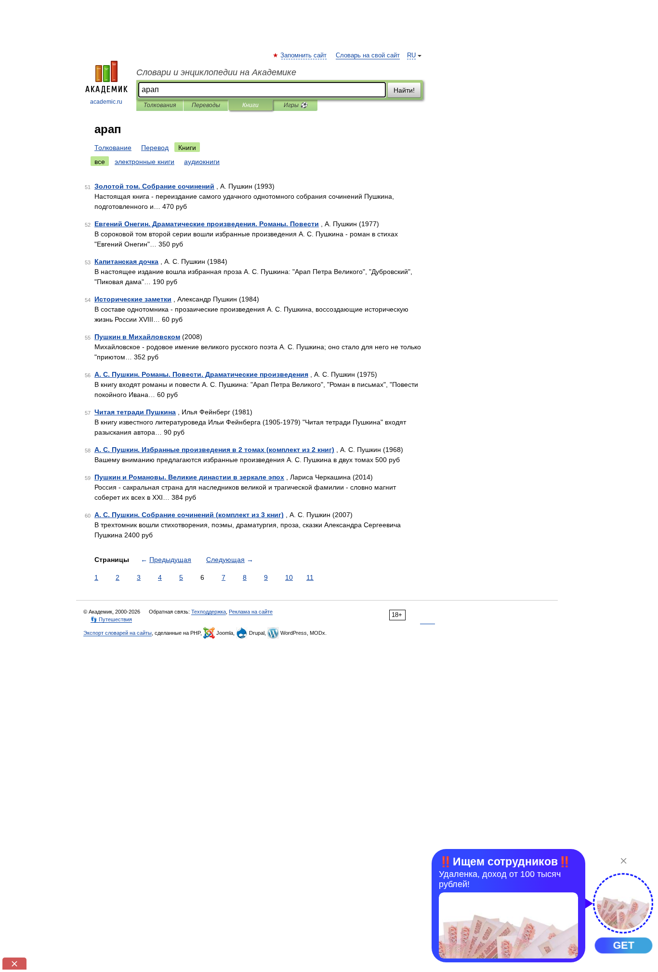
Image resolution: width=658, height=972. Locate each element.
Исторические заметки (132, 299)
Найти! (404, 90)
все (99, 161)
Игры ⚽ (295, 105)
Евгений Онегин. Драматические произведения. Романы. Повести (206, 224)
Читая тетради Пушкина (135, 412)
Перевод (155, 147)
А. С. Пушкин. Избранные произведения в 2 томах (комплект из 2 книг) (214, 449)
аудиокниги (202, 161)
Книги (250, 105)
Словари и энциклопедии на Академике (216, 72)
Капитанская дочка (126, 261)
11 (310, 577)
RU (411, 55)
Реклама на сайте (251, 612)
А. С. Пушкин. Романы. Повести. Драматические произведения (201, 374)
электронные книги (144, 161)
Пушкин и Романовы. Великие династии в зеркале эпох (189, 477)
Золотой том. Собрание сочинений (154, 186)
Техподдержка (208, 612)
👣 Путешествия (111, 619)
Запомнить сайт (304, 55)
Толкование (113, 147)
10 (289, 577)
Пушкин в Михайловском (137, 337)
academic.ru (106, 101)
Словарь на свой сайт (368, 55)
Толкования (160, 105)
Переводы (206, 105)
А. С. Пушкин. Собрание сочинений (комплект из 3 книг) (189, 515)
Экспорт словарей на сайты (117, 633)
